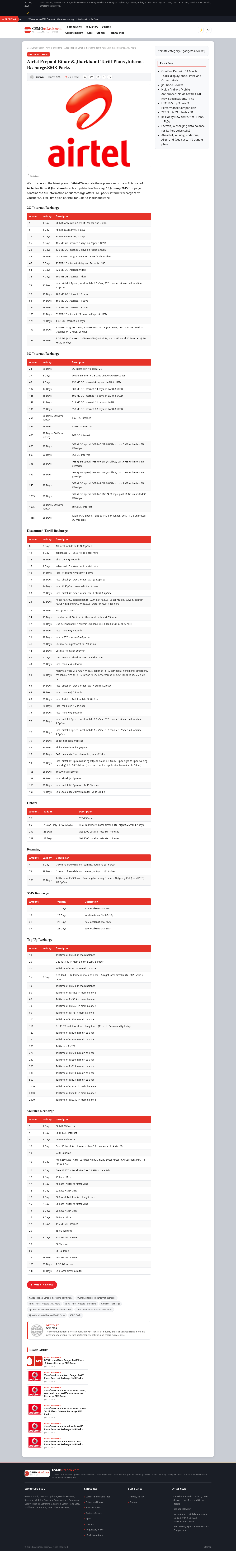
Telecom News (73, 26)
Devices (106, 26)
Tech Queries (116, 32)
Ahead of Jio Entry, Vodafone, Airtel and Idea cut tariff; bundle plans (182, 139)
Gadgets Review (74, 32)
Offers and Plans (54, 47)
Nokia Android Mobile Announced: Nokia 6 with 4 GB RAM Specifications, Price (181, 94)
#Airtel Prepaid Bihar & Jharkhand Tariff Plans (51, 1297)
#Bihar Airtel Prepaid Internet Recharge (96, 1297)
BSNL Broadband (94, 1534)
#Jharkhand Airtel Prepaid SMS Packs (94, 1309)
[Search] (208, 30)
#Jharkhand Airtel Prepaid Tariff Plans (47, 1315)
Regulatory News (94, 1529)
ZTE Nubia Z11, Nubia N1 (177, 112)
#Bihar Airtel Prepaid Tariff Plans (80, 1303)
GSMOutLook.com (35, 47)
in (98, 76)
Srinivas (40, 76)
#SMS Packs (75, 1315)
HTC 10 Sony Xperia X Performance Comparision (191, 1528)
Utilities (101, 32)
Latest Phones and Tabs (98, 1496)
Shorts (224, 1544)
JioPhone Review (172, 85)
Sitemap (134, 1502)
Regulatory (92, 26)
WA (91, 76)
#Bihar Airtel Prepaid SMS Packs (44, 1303)
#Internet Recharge (110, 1303)
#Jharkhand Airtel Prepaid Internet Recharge (50, 1309)
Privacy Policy (137, 1496)
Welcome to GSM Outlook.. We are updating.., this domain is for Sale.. (49, 19)
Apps (90, 32)
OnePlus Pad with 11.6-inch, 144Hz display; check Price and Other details (181, 75)
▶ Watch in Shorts (42, 1284)
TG (109, 76)
